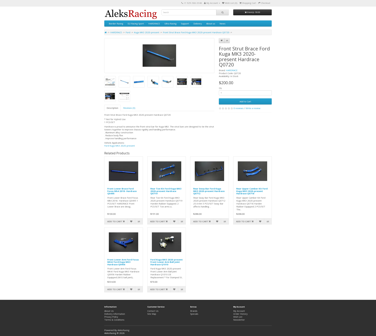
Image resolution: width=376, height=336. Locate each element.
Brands (193, 310)
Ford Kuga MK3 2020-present (119, 145)
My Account (239, 310)
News (222, 23)
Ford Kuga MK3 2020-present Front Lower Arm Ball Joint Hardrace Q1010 (166, 262)
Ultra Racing (170, 23)
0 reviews (239, 108)
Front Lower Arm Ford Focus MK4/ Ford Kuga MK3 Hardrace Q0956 (123, 262)
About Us (109, 310)
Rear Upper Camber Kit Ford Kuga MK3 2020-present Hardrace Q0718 (252, 191)
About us (210, 23)
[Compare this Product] (227, 40)
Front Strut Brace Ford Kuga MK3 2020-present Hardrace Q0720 (196, 32)
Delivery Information (114, 313)
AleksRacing (123, 330)
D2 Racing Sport (136, 23)
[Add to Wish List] (221, 40)
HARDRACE (154, 23)
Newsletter (239, 319)
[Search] (222, 12)
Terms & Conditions (114, 319)
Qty (220, 88)
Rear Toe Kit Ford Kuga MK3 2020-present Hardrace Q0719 (165, 191)
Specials (194, 313)
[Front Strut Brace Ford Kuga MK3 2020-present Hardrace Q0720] (159, 55)
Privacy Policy (111, 316)
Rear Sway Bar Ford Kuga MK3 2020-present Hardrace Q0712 (209, 191)
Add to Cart (245, 101)
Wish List (237, 316)
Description (112, 107)
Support (185, 23)
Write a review (253, 108)
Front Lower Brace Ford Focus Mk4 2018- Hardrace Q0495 (122, 191)
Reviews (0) (129, 107)
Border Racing (116, 23)
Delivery (197, 23)
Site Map (151, 313)
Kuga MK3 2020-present (146, 32)
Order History (240, 313)
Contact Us (152, 310)
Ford (128, 32)
